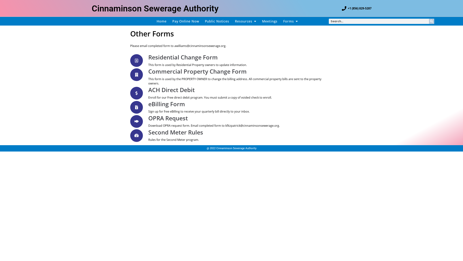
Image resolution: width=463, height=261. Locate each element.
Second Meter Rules (175, 132)
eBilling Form (166, 104)
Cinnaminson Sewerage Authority (155, 8)
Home (162, 21)
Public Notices (217, 21)
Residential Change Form (183, 57)
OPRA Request (168, 118)
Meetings (269, 21)
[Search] (431, 21)
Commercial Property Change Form (197, 71)
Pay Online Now (185, 21)
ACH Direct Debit (171, 90)
